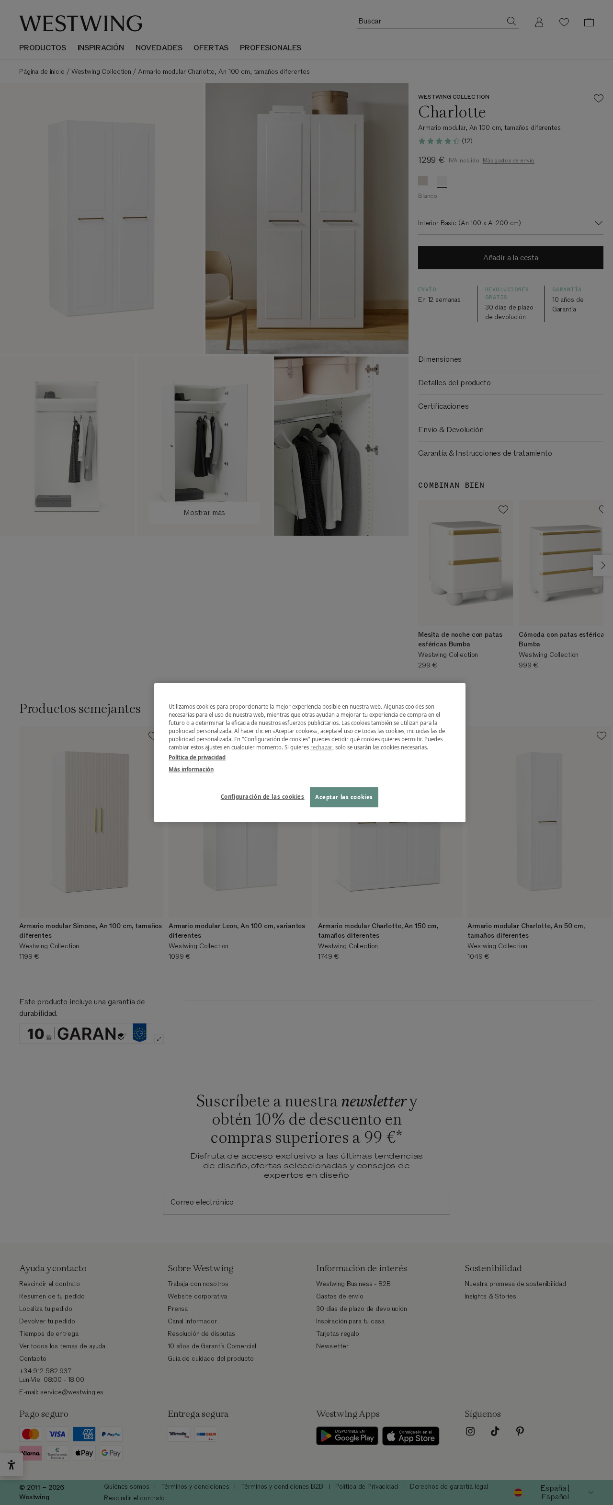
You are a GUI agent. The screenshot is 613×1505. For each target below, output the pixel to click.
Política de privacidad (197, 757)
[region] (309, 752)
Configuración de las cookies (263, 796)
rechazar (321, 747)
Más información (191, 769)
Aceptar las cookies (344, 797)
